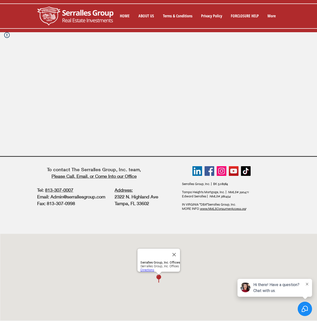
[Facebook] (209, 171)
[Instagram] (221, 171)
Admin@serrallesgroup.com (78, 196)
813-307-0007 (59, 190)
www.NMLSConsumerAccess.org (223, 209)
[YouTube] (233, 171)
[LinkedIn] (197, 171)
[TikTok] (246, 171)
